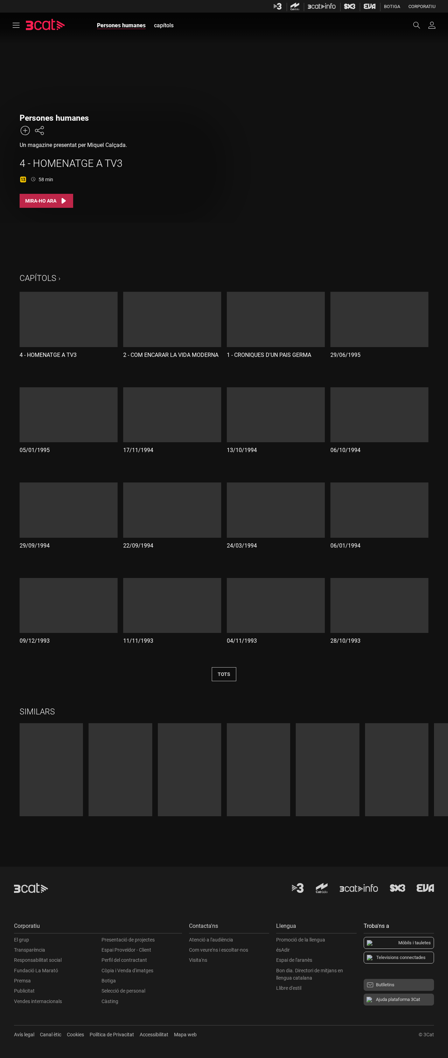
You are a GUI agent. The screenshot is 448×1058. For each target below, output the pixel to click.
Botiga (392, 6)
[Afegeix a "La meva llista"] (25, 130)
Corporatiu (421, 6)
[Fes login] (432, 25)
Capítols (38, 278)
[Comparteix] (39, 130)
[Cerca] (420, 25)
